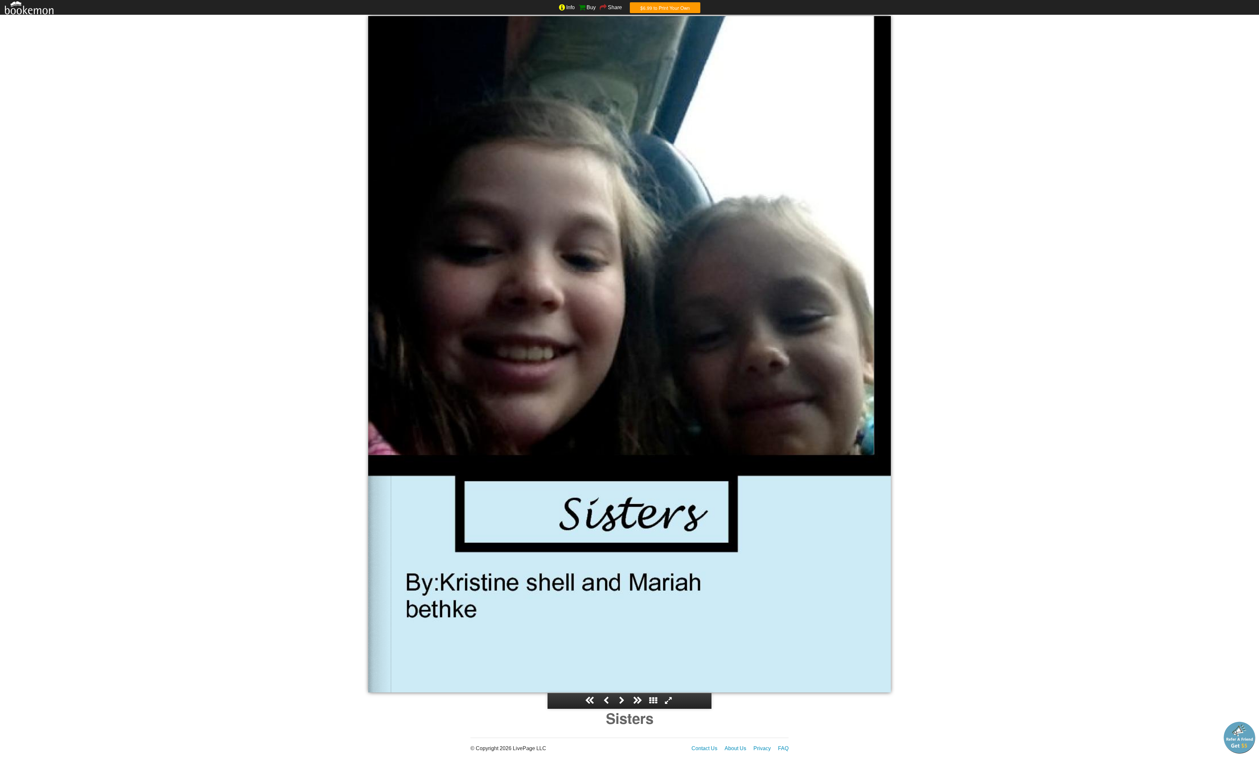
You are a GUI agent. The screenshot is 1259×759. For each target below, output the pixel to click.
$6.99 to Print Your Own (665, 8)
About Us (735, 748)
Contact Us (704, 748)
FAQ (783, 748)
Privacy (762, 748)
